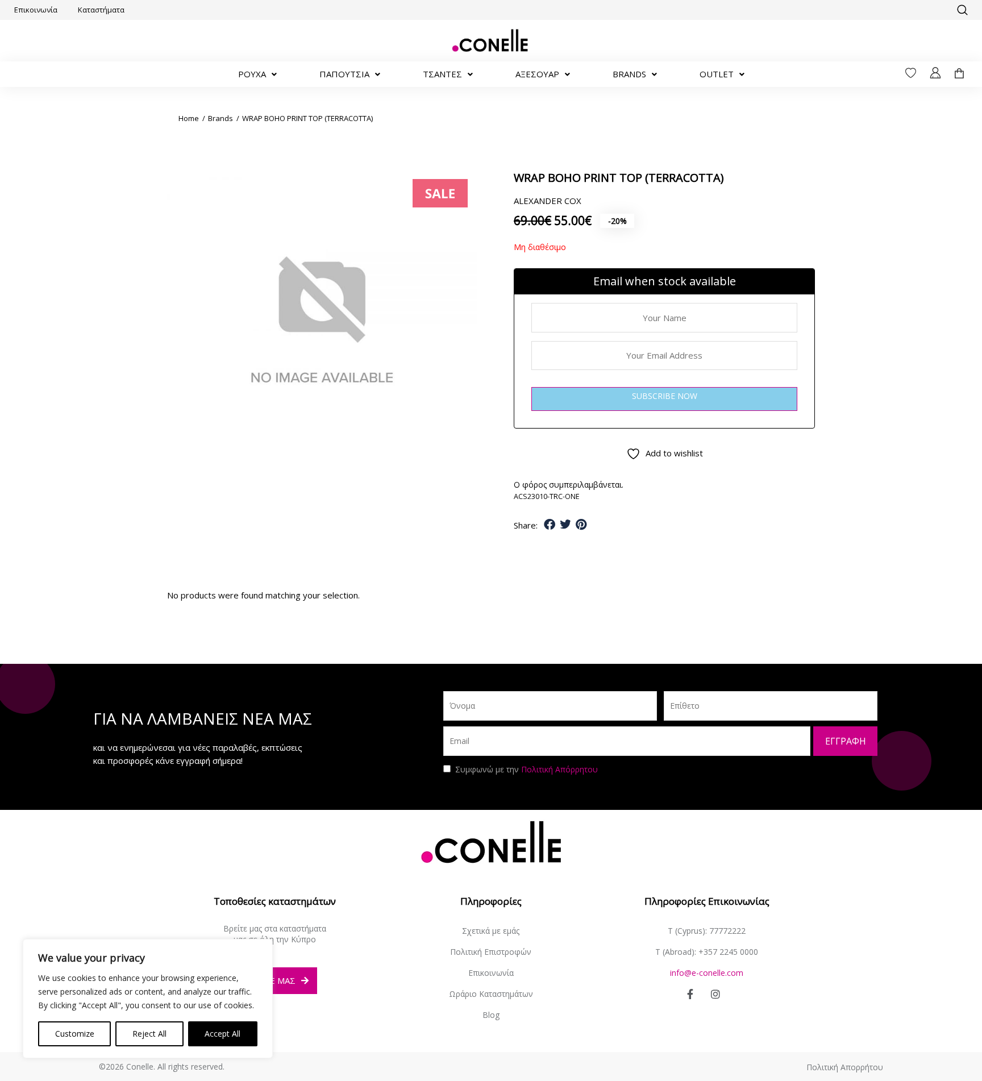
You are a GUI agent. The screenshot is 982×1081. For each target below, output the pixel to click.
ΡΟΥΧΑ (252, 74)
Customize (74, 1033)
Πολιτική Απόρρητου (559, 769)
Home (188, 118)
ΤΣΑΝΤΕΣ (442, 74)
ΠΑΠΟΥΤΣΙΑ (344, 74)
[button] (962, 10)
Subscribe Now (664, 395)
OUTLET (717, 74)
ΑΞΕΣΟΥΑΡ (537, 74)
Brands (220, 118)
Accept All (222, 1033)
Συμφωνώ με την (526, 769)
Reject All (149, 1033)
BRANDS (629, 74)
